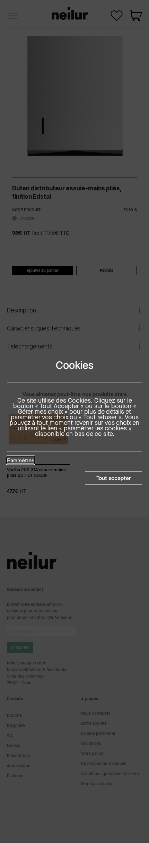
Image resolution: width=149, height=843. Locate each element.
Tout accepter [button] (113, 477)
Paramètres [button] (20, 460)
